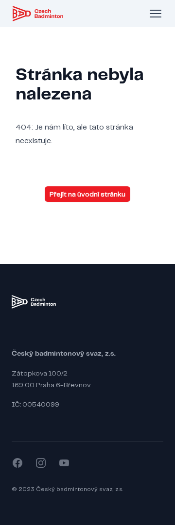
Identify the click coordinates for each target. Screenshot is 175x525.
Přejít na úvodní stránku (87, 194)
